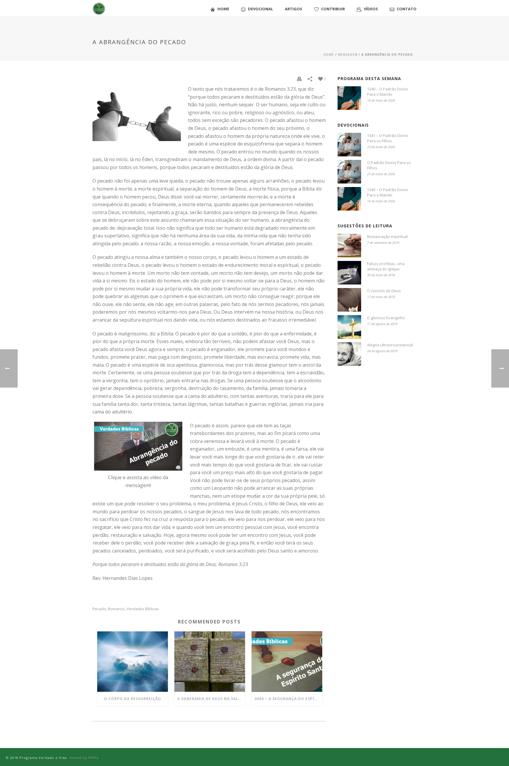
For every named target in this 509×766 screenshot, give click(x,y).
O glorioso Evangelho (386, 317)
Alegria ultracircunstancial (390, 345)
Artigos (293, 8)
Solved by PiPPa (84, 757)
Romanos (116, 609)
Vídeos (371, 8)
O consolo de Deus (384, 290)
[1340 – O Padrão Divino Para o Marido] (349, 98)
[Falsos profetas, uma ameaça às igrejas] (349, 272)
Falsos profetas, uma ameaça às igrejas (386, 266)
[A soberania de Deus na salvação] (209, 661)
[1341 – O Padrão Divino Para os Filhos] (349, 144)
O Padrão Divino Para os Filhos (389, 165)
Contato (407, 8)
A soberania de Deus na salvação (211, 698)
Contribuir (333, 8)
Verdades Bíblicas (143, 609)
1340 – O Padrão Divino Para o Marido (387, 91)
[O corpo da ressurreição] (132, 661)
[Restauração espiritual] (349, 245)
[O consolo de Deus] (349, 300)
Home (223, 8)
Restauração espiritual (387, 236)
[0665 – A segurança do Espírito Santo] (287, 661)
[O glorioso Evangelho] (349, 327)
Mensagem (348, 54)
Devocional (260, 8)
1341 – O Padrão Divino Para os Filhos (387, 138)
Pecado (99, 609)
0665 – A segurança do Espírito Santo (288, 698)
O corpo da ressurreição (132, 698)
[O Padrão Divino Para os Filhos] (349, 171)
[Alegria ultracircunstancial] (349, 354)
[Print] (299, 78)
